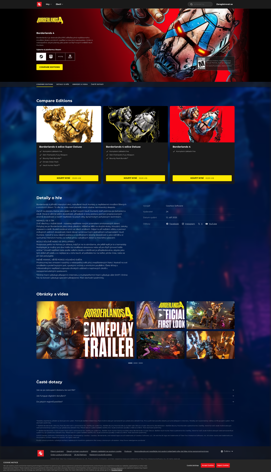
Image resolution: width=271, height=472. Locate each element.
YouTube (213, 224)
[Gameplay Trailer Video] (85, 330)
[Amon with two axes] (211, 345)
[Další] (238, 329)
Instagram (190, 224)
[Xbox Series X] (70, 56)
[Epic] (51, 56)
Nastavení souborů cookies (100, 455)
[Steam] (41, 56)
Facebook (174, 224)
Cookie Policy (117, 470)
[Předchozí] (33, 329)
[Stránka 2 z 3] (135, 363)
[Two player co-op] (160, 345)
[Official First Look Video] (160, 315)
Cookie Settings (193, 465)
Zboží (58, 4)
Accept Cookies (208, 465)
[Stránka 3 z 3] (141, 363)
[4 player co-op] (211, 315)
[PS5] (60, 56)
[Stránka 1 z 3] (130, 363)
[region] (135, 465)
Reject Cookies (223, 465)
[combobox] (200, 4)
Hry (48, 4)
